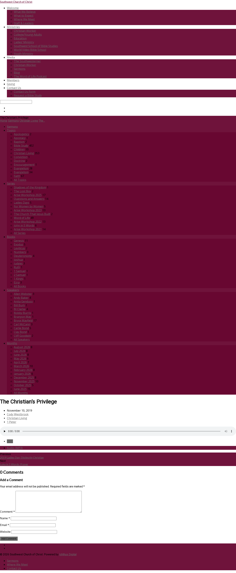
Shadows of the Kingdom (30, 187)
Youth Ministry (23, 53)
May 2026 (20, 358)
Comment (7, 512)
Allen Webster (23, 294)
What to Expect (23, 15)
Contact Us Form (24, 92)
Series (11, 183)
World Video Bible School (30, 50)
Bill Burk (19, 305)
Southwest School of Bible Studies (36, 46)
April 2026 (20, 362)
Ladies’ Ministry (24, 42)
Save (10, 441)
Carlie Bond (21, 328)
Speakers (13, 290)
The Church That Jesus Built (32, 214)
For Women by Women (28, 206)
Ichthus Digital (68, 554)
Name (5, 518)
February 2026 (23, 370)
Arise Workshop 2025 (28, 195)
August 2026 (22, 347)
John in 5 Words (24, 225)
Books (11, 237)
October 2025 (22, 385)
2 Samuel (20, 275)
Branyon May (22, 317)
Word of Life (22, 218)
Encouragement (24, 164)
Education (20, 38)
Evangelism (21, 168)
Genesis (19, 241)
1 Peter (11, 422)
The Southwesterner (27, 61)
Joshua (18, 260)
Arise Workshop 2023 (28, 210)
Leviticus (19, 248)
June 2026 (20, 355)
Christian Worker (25, 31)
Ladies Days (21, 202)
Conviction (20, 157)
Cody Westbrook (18, 414)
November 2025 (24, 381)
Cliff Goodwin (22, 336)
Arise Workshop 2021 (28, 229)
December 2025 (24, 377)
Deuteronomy (23, 256)
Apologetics (21, 134)
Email (4, 525)
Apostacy (20, 138)
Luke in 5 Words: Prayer (14, 464)
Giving (11, 84)
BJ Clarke (20, 309)
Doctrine (19, 161)
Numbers (20, 252)
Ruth (17, 267)
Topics (11, 130)
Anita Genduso (23, 301)
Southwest (16, 1)
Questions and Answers (29, 199)
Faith (17, 176)
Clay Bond (20, 332)
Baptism (19, 142)
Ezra (17, 282)
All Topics (20, 180)
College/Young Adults (28, 34)
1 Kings (18, 279)
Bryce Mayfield (23, 320)
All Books (20, 286)
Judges (18, 263)
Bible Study (21, 145)
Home (3, 120)
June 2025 (20, 389)
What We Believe (25, 12)
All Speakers (22, 339)
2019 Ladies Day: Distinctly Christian (22, 457)
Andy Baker (21, 298)
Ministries (13, 27)
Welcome (13, 8)
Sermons (19, 69)
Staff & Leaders (24, 23)
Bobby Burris (22, 313)
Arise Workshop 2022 (28, 221)
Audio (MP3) (15, 448)
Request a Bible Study (28, 95)
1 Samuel (20, 271)
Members (13, 80)
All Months (21, 393)
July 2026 (19, 351)
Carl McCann (22, 324)
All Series (20, 233)
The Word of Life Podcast (30, 76)
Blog (17, 72)
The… (42, 120)
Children (19, 149)
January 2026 (22, 374)
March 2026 (21, 366)
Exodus (18, 244)
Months (12, 343)
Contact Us (14, 88)
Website (5, 532)
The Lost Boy (22, 191)
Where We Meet (24, 19)
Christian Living (29, 120)
